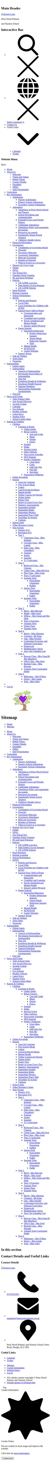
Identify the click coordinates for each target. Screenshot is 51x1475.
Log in (10, 686)
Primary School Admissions (30, 202)
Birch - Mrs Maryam (33, 611)
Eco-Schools (18, 409)
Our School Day (19, 273)
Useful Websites (31, 351)
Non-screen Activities (33, 454)
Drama (32, 439)
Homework (29, 646)
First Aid (22, 379)
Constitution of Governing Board (33, 247)
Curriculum (12, 192)
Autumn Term (30, 578)
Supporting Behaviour (34, 331)
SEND (15, 298)
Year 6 (21, 674)
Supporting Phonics (27, 512)
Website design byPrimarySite (21, 1383)
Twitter (15, 154)
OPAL (15, 270)
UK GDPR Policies (27, 288)
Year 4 (21, 631)
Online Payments (20, 477)
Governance (17, 245)
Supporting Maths (26, 510)
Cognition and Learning (34, 318)
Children (16, 424)
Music (32, 437)
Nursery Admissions (27, 199)
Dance (32, 442)
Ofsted (15, 268)
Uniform (22, 520)
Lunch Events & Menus (29, 490)
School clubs (18, 522)
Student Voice (18, 416)
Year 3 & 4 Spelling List (34, 651)
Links (32, 464)
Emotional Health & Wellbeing (32, 381)
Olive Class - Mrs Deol (34, 661)
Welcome (16, 174)
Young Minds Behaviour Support (37, 339)
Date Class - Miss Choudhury (32, 549)
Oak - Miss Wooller (32, 638)
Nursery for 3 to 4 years (23, 265)
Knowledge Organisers (34, 581)
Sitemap (10, 727)
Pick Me (33, 469)
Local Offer (23, 303)
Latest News (18, 414)
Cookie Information (15, 1368)
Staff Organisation (20, 189)
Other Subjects (30, 452)
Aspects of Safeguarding (29, 371)
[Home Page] (8, 14)
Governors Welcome (27, 252)
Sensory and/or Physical (34, 326)
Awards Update (19, 404)
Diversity (22, 250)
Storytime (33, 472)
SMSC (15, 187)
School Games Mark (21, 419)
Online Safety (18, 366)
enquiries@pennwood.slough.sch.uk (23, 1318)
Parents (15, 480)
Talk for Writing (19, 356)
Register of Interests (27, 260)
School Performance (21, 295)
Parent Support (24, 328)
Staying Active (30, 449)
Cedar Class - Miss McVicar (36, 570)
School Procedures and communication (28, 216)
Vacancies (16, 361)
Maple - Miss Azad (32, 613)
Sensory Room (24, 353)
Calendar (16, 151)
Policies (15, 280)
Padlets (32, 586)
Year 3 (21, 608)
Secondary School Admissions (31, 205)
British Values (18, 179)
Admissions (17, 197)
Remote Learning (20, 293)
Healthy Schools (19, 411)
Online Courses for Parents (30, 495)
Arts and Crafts (36, 434)
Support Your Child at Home (31, 310)
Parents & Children (15, 422)
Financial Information (22, 242)
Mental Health (30, 346)
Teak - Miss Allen (32, 681)
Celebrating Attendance (28, 225)
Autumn (27, 553)
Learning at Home (26, 427)
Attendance (17, 207)
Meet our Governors (27, 258)
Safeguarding (13, 363)
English (27, 444)
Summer (27, 558)
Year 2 (21, 563)
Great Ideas (34, 462)
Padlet (32, 596)
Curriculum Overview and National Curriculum (35, 642)
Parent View (23, 500)
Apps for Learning (26, 482)
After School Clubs (21, 399)
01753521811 (13, 1294)
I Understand (7, 1458)
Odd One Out (35, 467)
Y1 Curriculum (30, 560)
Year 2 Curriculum (32, 575)
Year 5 (21, 654)
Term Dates (17, 358)
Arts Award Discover (21, 401)
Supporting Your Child (28, 515)
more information (21, 1453)
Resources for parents (27, 232)
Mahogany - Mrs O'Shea (35, 676)
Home (9, 169)
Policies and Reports (27, 300)
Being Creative (30, 432)
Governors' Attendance (28, 255)
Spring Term (29, 588)
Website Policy (13, 1370)
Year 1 (21, 535)
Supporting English (26, 507)
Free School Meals (26, 485)
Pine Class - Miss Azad (34, 573)
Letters (21, 487)
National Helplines (26, 386)
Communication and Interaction (33, 314)
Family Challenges (32, 459)
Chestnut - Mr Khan (33, 636)
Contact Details (19, 182)
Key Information (14, 194)
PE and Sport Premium (22, 278)
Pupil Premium (19, 290)
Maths (26, 447)
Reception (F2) (25, 533)
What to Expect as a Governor (31, 263)
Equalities (16, 184)
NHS (31, 343)
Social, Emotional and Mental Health (33, 322)
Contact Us (12, 124)
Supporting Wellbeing (33, 474)
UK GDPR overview (27, 283)
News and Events (15, 396)
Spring (27, 555)
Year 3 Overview (31, 621)
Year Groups (18, 527)
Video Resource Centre (22, 525)
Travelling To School (27, 517)
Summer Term (30, 598)
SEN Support (30, 457)
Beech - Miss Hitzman (34, 633)
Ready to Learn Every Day (30, 502)
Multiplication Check (33, 649)
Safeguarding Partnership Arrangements (29, 390)
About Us (11, 172)
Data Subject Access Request (31, 285)
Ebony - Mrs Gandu (33, 679)
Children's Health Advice (29, 240)
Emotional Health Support (30, 384)
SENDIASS (29, 348)
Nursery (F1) (24, 530)
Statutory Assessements (28, 505)
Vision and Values (20, 177)
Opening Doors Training (23, 275)
